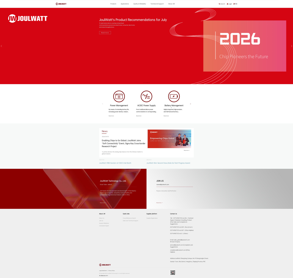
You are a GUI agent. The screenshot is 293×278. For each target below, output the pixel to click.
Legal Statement (103, 270)
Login (230, 4)
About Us (101, 218)
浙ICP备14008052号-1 (103, 275)
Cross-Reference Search (129, 218)
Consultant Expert (104, 226)
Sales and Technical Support (130, 220)
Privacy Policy (112, 270)
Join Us (101, 220)
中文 (236, 4)
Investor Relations (104, 223)
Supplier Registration (152, 218)
